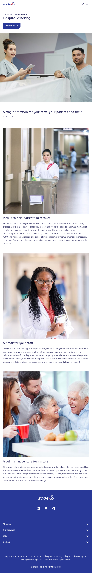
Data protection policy (31, 559)
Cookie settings (77, 556)
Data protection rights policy (57, 559)
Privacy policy (62, 556)
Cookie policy (48, 556)
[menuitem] (8, 4)
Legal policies (11, 556)
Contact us (10, 25)
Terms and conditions (29, 556)
